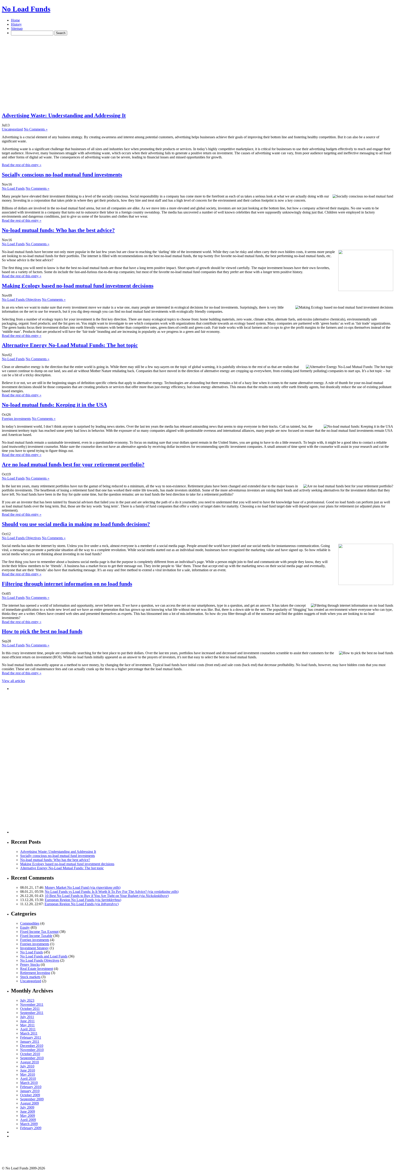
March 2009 (29, 1124)
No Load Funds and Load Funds (43, 956)
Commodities (29, 923)
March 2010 (29, 1083)
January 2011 (29, 1041)
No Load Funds (26, 9)
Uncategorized (12, 129)
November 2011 (31, 1004)
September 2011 (31, 1013)
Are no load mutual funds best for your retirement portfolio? (73, 464)
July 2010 (27, 1066)
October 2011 (30, 1009)
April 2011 (28, 1029)
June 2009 (27, 1111)
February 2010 (30, 1087)
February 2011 (30, 1037)
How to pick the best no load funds (42, 631)
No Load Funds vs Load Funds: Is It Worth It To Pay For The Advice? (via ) (112, 892)
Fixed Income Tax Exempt (39, 932)
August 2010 (29, 1062)
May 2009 (27, 1116)
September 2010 (32, 1058)
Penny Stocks (30, 964)
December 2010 (31, 1046)
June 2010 (27, 1070)
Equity (25, 927)
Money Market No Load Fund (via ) (82, 887)
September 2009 (32, 1099)
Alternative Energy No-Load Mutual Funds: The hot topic (70, 345)
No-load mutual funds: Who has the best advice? (58, 230)
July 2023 (27, 1000)
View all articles (13, 681)
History (16, 24)
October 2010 (30, 1054)
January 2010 (30, 1091)
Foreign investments (16, 419)
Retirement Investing (35, 973)
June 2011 (27, 1021)
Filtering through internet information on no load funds (67, 584)
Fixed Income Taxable (36, 936)
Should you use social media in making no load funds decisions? (76, 524)
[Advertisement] (85, 41)
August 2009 (29, 1103)
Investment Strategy (34, 948)
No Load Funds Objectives (21, 300)
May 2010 (27, 1074)
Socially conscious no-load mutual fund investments (62, 175)
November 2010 (32, 1050)
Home (15, 20)
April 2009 (28, 1120)
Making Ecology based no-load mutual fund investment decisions (77, 286)
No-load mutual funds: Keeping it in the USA (54, 405)
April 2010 (28, 1079)
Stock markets (30, 977)
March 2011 (28, 1033)
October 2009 (30, 1095)
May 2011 (27, 1025)
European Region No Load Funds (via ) (83, 900)
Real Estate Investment (36, 969)
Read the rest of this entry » (21, 165)
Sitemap (17, 28)
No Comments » (36, 129)
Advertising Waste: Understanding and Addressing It (64, 115)
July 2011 (27, 1017)
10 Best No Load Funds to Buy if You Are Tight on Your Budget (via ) (107, 896)
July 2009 (27, 1107)
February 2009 (30, 1128)
